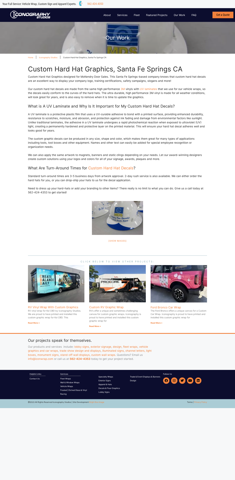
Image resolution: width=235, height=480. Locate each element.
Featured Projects (156, 15)
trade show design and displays (80, 350)
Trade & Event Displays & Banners (145, 376)
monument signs (48, 354)
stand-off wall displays (75, 354)
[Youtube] (190, 380)
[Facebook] (166, 380)
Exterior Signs (104, 380)
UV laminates (148, 89)
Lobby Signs (104, 392)
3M (123, 89)
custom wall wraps (103, 354)
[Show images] (117, 241)
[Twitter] (182, 380)
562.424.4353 (95, 3)
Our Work (179, 15)
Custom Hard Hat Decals (110, 168)
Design (133, 380)
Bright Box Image (96, 402)
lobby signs (81, 346)
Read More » (34, 323)
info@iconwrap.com (40, 358)
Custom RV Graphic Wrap (106, 307)
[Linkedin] (198, 380)
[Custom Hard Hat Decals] (117, 218)
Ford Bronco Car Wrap (166, 307)
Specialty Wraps (105, 376)
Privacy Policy (200, 402)
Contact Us (35, 378)
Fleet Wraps (65, 378)
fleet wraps (130, 346)
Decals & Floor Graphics (109, 388)
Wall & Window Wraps (69, 382)
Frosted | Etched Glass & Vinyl (73, 390)
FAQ (194, 15)
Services (122, 15)
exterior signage (101, 346)
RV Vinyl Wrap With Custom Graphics (53, 307)
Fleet (137, 15)
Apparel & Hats (105, 384)
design (117, 346)
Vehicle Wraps (66, 386)
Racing (63, 394)
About (107, 15)
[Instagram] (174, 380)
